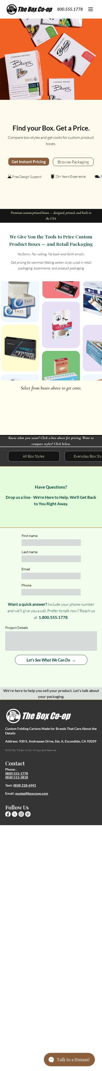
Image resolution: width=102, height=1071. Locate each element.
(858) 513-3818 (16, 777)
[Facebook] (8, 814)
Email (25, 569)
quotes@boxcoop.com (31, 793)
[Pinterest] (28, 814)
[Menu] (91, 9)
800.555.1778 (70, 9)
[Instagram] (21, 814)
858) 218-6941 (25, 785)
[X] (14, 814)
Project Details (16, 627)
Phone (26, 585)
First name (30, 535)
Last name (30, 552)
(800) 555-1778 (16, 773)
